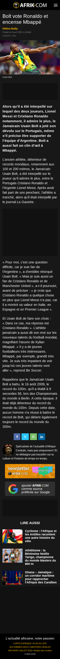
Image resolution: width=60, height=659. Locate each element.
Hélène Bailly (10, 28)
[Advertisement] (30, 91)
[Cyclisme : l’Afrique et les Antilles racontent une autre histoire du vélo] (12, 536)
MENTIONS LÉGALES (40, 647)
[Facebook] (17, 436)
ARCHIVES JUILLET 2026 (20, 650)
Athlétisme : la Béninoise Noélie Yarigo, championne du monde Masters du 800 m (40, 557)
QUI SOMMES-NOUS (19, 647)
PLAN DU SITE (40, 643)
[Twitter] (25, 436)
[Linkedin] (41, 436)
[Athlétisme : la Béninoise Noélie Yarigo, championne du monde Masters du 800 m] (12, 556)
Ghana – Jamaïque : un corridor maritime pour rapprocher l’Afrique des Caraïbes (41, 577)
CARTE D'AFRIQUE (22, 643)
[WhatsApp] (33, 436)
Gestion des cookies (43, 650)
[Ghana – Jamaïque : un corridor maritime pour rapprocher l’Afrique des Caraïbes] (12, 578)
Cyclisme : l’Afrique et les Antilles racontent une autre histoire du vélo (40, 536)
